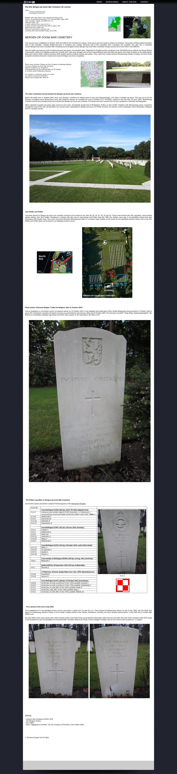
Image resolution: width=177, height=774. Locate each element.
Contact (144, 2)
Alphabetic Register (78, 504)
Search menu (112, 2)
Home (99, 2)
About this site (129, 2)
